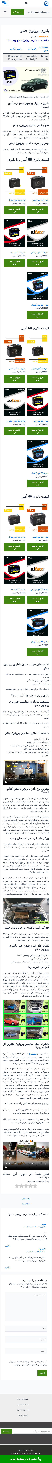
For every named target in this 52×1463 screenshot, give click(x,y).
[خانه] (46, 3)
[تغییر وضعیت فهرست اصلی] (5, 12)
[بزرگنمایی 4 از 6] (22, 1017)
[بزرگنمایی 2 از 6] (22, 1004)
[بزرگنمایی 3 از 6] (45, 1017)
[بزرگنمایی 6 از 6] (22, 1030)
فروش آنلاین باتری (22, 1399)
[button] (26, 3)
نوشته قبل (26, 1199)
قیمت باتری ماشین (22, 1404)
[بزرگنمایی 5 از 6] (45, 1030)
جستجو (6, 1431)
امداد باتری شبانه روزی (22, 1410)
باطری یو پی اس (23, 1415)
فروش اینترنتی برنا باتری (38, 12)
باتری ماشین (21, 1450)
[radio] (35, 1186)
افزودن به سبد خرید (38, 210)
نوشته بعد (26, 1204)
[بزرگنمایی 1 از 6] (45, 1004)
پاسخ (7, 1246)
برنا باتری (33, 1054)
